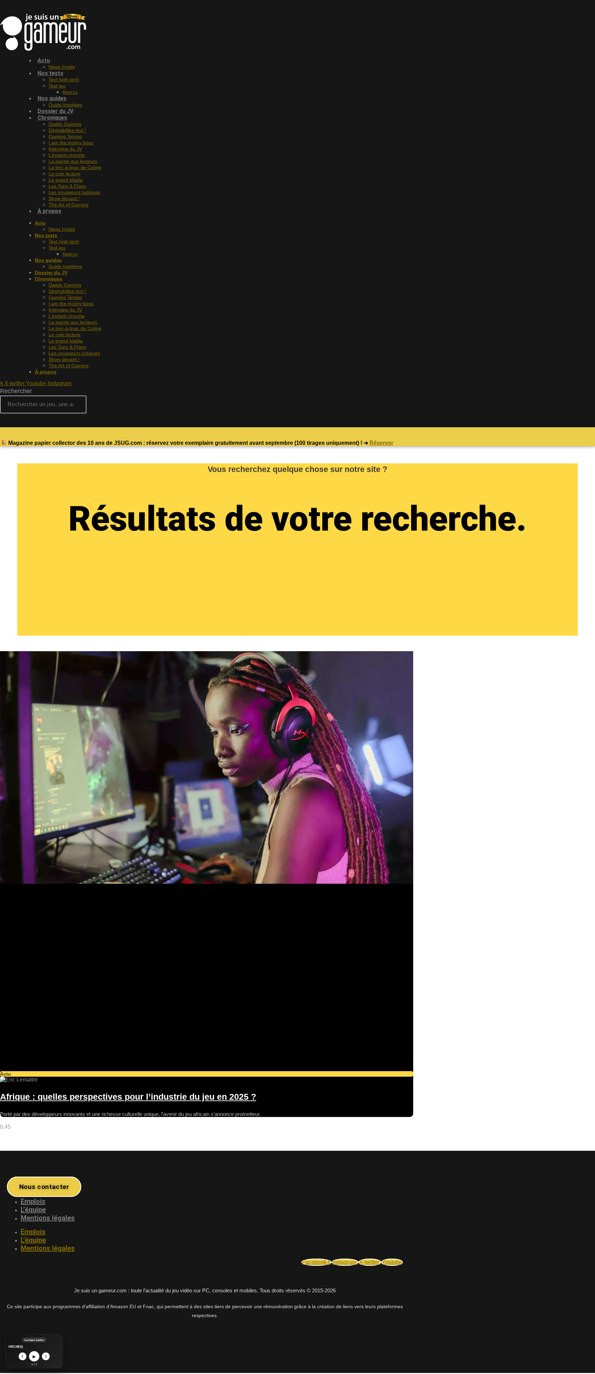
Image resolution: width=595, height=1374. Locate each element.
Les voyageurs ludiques (74, 192)
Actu (44, 60)
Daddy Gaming (65, 124)
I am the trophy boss (71, 142)
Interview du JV (65, 149)
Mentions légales (48, 1218)
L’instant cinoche (67, 155)
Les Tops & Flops (67, 186)
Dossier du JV (51, 272)
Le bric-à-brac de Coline (75, 167)
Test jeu (57, 86)
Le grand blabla (66, 180)
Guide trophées (65, 266)
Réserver (381, 443)
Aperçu (70, 92)
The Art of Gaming (68, 204)
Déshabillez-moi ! (67, 130)
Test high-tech (64, 79)
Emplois (33, 1201)
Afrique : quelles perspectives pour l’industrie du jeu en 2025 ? (128, 1096)
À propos (49, 211)
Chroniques (52, 117)
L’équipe (33, 1210)
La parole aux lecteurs (73, 161)
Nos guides (52, 98)
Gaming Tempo (65, 136)
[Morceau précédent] (23, 1357)
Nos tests (50, 73)
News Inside (62, 229)
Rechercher (16, 391)
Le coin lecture (65, 173)
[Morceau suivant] (46, 1357)
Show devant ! (64, 198)
